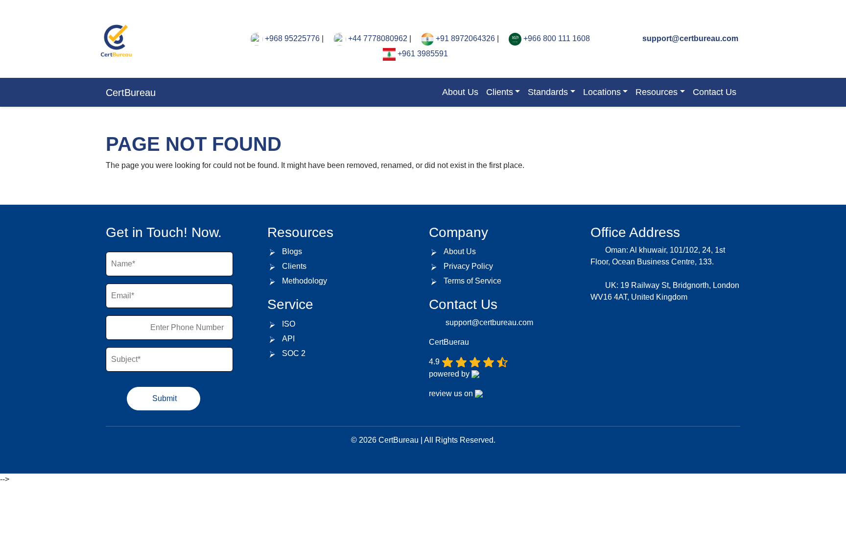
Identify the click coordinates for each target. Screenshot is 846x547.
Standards (548, 92)
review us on (452, 393)
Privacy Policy (468, 266)
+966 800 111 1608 (556, 38)
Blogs (292, 251)
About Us (460, 92)
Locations (602, 92)
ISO (288, 324)
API (288, 338)
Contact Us (714, 92)
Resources (656, 92)
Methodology (304, 281)
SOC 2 (294, 353)
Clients (499, 92)
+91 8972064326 (465, 38)
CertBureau (131, 92)
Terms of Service (472, 281)
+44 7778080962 (377, 38)
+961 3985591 (423, 53)
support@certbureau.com (689, 38)
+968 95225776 (292, 38)
